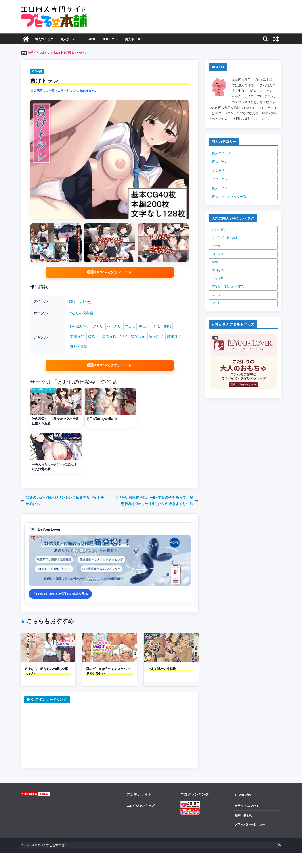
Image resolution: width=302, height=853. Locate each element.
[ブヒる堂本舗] (26, 39)
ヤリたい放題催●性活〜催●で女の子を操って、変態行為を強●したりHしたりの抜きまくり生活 (154, 501)
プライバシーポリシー (249, 824)
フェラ (130, 326)
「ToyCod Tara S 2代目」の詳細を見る (60, 593)
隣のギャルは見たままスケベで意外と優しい (108, 671)
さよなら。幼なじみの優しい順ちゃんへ (46, 671)
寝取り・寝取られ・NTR (107, 336)
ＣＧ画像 (89, 39)
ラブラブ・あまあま (225, 237)
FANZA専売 (79, 326)
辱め (215, 262)
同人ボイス (132, 39)
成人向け (156, 336)
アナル (97, 326)
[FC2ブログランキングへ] (190, 810)
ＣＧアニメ (110, 39)
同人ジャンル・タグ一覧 (229, 196)
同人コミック (44, 39)
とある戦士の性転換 (162, 669)
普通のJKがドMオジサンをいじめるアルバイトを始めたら (65, 501)
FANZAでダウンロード (113, 272)
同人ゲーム (68, 39)
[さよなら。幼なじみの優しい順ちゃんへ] (48, 636)
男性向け (174, 336)
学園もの (77, 336)
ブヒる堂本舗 (55, 845)
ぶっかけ (218, 254)
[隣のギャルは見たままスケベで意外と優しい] (109, 636)
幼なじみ (138, 336)
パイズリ (114, 326)
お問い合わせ (243, 815)
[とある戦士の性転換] (171, 636)
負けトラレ (77, 301)
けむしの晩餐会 (81, 313)
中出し (144, 326)
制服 (167, 326)
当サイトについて (246, 805)
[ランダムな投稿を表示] (276, 39)
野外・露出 (79, 346)
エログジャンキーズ (141, 805)
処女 (157, 326)
